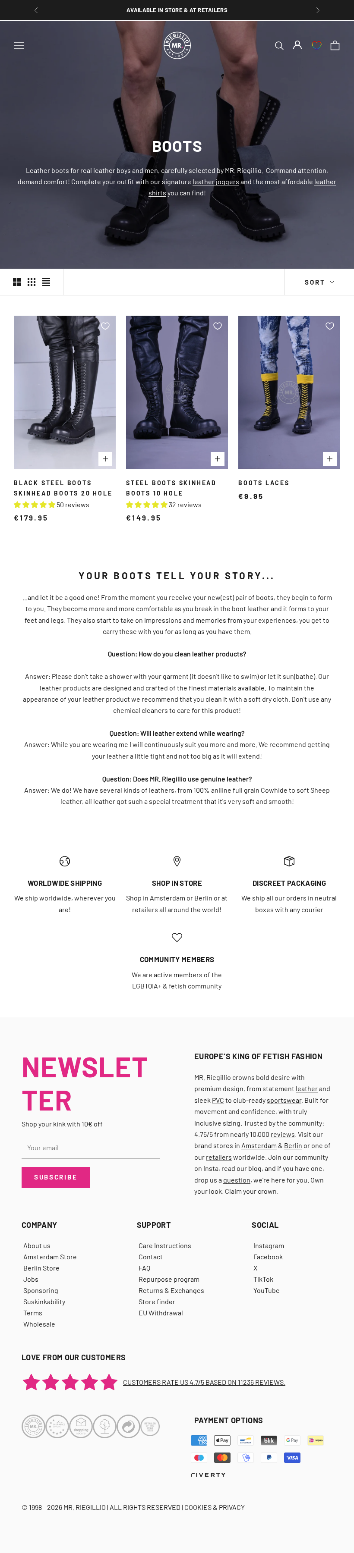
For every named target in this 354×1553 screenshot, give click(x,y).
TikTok (263, 1279)
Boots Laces (264, 482)
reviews (283, 1134)
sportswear (284, 1100)
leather (307, 1088)
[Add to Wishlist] (105, 326)
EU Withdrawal (161, 1312)
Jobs (30, 1279)
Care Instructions (165, 1245)
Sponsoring (40, 1290)
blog (255, 1168)
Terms (32, 1312)
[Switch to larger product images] (17, 282)
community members (177, 959)
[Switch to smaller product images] (31, 282)
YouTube (266, 1290)
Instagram (268, 1245)
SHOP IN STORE (177, 882)
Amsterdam (259, 1145)
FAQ (144, 1268)
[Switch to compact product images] (46, 282)
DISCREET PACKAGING (289, 882)
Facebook (268, 1256)
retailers (219, 1157)
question (236, 1180)
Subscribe (55, 1177)
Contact (151, 1256)
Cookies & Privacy (214, 1507)
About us (37, 1245)
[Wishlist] (316, 45)
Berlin (293, 1145)
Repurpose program (169, 1279)
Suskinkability (44, 1301)
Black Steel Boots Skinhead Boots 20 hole (63, 488)
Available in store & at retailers (177, 9)
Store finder (157, 1301)
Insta (210, 1168)
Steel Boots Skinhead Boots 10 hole (171, 488)
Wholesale (39, 1324)
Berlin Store (41, 1268)
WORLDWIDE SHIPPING (65, 882)
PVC (218, 1100)
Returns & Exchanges (171, 1290)
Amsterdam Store (50, 1256)
